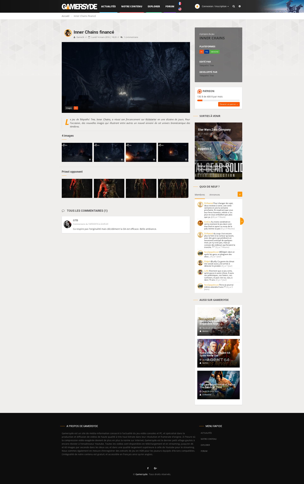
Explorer (154, 6)
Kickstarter (151, 119)
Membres (200, 194)
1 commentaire (130, 37)
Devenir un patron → (229, 104)
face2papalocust (211, 252)
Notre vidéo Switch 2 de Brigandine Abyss (213, 322)
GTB (75, 220)
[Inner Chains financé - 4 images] (77, 152)
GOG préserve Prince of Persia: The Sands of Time (218, 386)
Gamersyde (142, 474)
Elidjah (207, 261)
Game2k (80, 37)
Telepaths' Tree (207, 65)
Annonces (214, 194)
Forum (169, 6)
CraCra (207, 221)
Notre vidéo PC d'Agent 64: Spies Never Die (215, 354)
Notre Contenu (131, 6)
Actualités (108, 6)
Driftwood (208, 203)
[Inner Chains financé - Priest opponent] (77, 188)
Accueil (65, 15)
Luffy (206, 270)
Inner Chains (103, 119)
